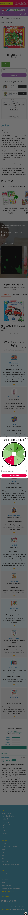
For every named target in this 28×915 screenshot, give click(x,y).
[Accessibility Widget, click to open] (25, 913)
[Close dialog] (26, 438)
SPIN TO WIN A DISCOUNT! (14, 475)
